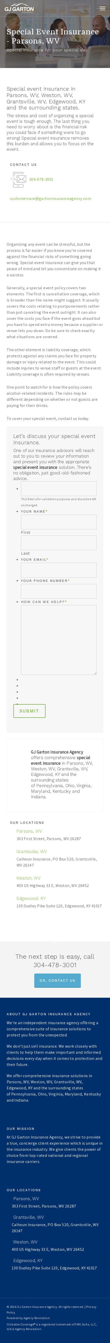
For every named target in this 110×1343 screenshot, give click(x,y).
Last (25, 553)
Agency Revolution (37, 1318)
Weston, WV (27, 878)
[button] (102, 8)
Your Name (34, 511)
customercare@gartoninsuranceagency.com (50, 198)
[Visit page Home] (19, 8)
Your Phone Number (45, 581)
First (25, 532)
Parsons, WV (28, 831)
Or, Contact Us (57, 980)
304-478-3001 (41, 179)
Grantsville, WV (31, 851)
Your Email (35, 559)
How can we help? (44, 602)
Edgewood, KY (30, 898)
